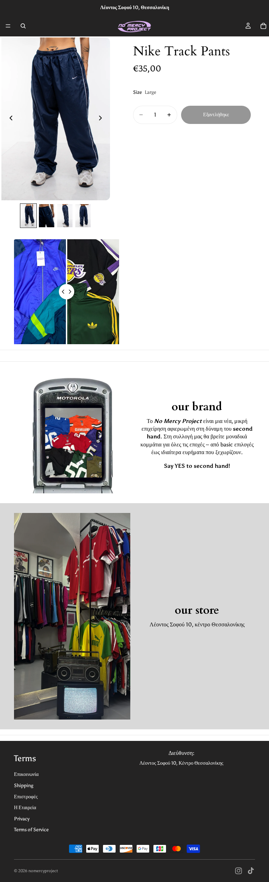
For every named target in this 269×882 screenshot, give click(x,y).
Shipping (23, 786)
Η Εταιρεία (25, 808)
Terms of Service (31, 830)
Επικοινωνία (26, 774)
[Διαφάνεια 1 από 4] (28, 215)
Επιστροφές (26, 797)
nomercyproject (43, 870)
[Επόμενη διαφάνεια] (102, 119)
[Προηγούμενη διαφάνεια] (9, 119)
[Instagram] (238, 871)
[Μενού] (8, 26)
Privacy (21, 819)
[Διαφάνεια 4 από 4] (83, 215)
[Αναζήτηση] (23, 26)
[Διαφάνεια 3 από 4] (65, 215)
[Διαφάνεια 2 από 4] (46, 215)
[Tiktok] (251, 871)
